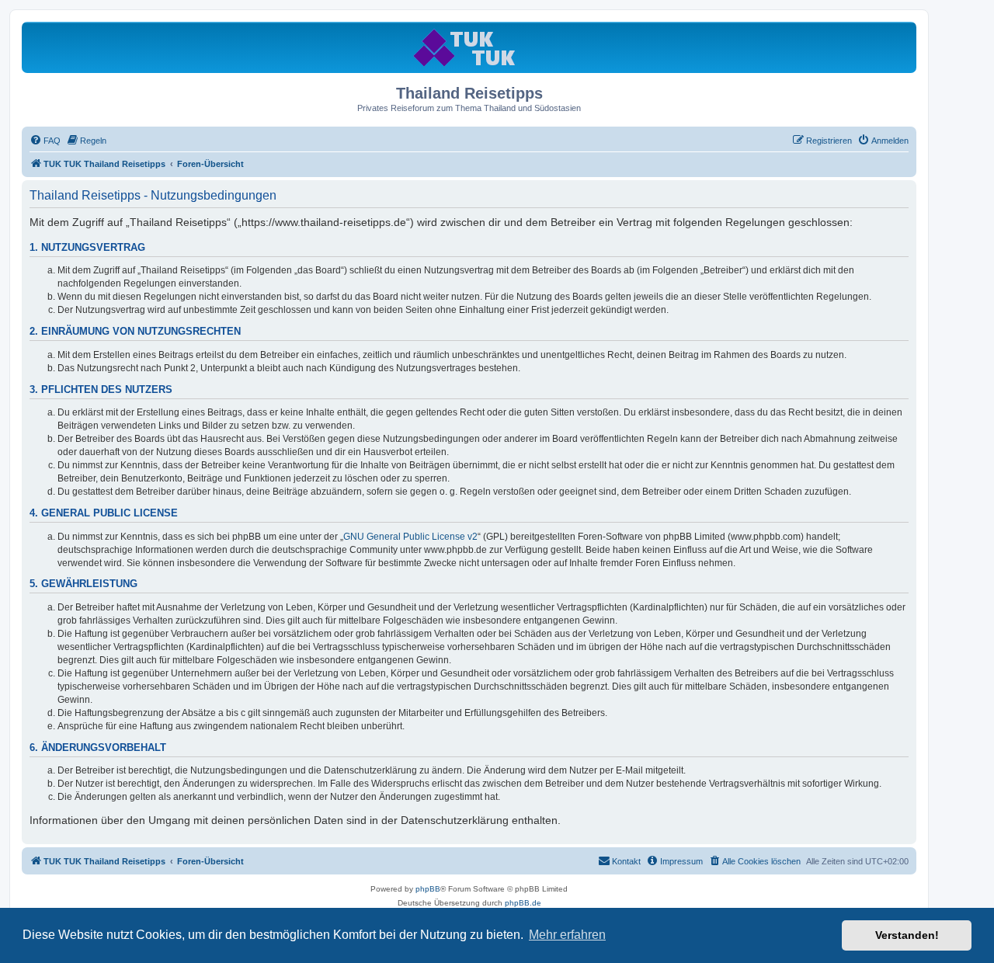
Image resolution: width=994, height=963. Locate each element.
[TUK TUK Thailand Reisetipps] (469, 47)
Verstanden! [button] (907, 935)
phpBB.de (523, 903)
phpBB (427, 889)
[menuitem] (45, 140)
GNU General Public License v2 (410, 536)
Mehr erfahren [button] (567, 934)
